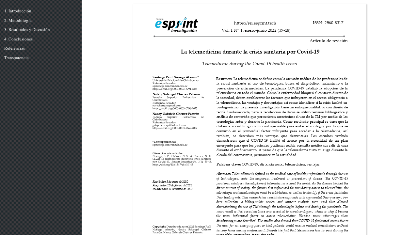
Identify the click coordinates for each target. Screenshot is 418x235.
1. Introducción (17, 11)
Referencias (14, 48)
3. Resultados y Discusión (27, 29)
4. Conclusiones (18, 39)
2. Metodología (18, 20)
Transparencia (16, 57)
